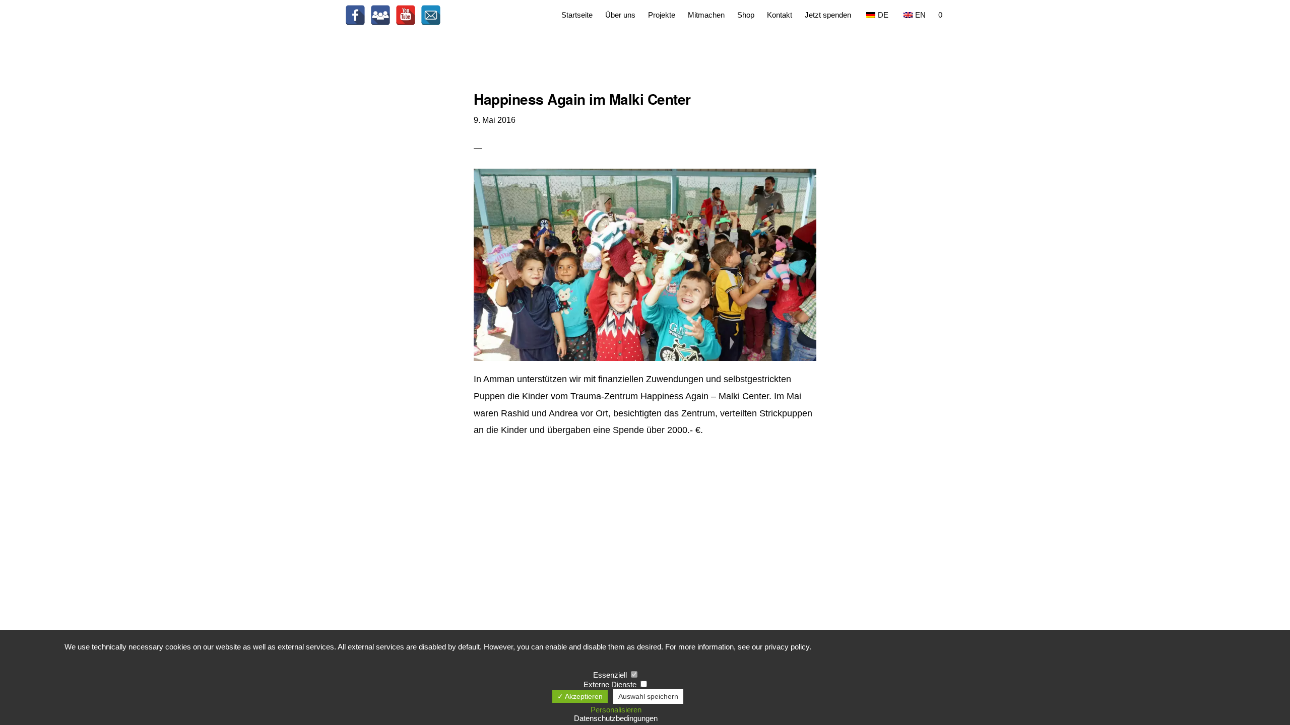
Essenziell (611, 675)
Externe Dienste (611, 684)
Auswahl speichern (648, 696)
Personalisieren (616, 709)
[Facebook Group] (380, 15)
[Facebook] (355, 15)
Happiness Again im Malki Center (582, 99)
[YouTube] (406, 15)
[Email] (431, 15)
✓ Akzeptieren (580, 696)
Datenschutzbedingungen (616, 718)
